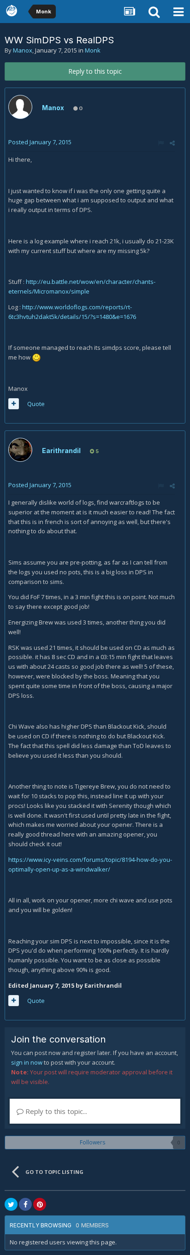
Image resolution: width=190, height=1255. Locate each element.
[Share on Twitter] (11, 1204)
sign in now (26, 1062)
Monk (93, 50)
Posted (39, 142)
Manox (22, 50)
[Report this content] (161, 143)
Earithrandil (61, 450)
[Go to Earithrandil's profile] (20, 450)
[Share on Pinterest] (39, 1204)
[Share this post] (172, 143)
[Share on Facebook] (25, 1204)
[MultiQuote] (13, 403)
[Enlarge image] (36, 357)
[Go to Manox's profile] (20, 107)
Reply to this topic (95, 71)
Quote (36, 404)
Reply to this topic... (55, 1111)
